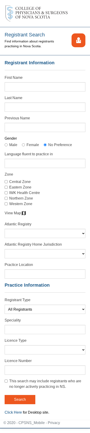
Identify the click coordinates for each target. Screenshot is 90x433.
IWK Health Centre (24, 193)
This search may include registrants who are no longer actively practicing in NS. (45, 384)
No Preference (60, 145)
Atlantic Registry (18, 224)
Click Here (13, 412)
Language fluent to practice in (29, 154)
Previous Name (17, 118)
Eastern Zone (20, 187)
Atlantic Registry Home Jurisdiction (33, 244)
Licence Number (18, 361)
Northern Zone (21, 198)
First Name (14, 78)
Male (13, 145)
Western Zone (20, 204)
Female (33, 145)
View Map (16, 213)
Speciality (13, 320)
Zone (9, 174)
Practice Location (19, 265)
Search (20, 399)
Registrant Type (17, 300)
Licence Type (16, 340)
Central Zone (20, 182)
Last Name (13, 98)
